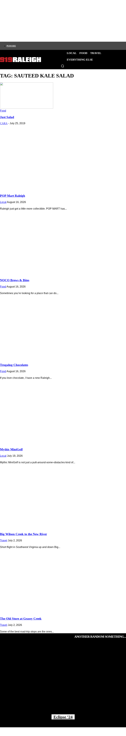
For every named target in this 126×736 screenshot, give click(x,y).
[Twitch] (40, 46)
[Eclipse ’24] (63, 679)
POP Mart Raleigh (12, 195)
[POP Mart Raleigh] (63, 157)
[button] (62, 66)
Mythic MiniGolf (11, 449)
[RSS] (51, 46)
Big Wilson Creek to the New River (23, 534)
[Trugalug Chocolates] (63, 326)
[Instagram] (23, 46)
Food (3, 110)
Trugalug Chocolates (14, 365)
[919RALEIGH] (20, 59)
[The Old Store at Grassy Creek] (63, 580)
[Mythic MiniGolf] (63, 411)
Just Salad (7, 117)
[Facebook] (18, 46)
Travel (3, 540)
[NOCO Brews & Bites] (63, 241)
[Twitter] (29, 46)
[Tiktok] (35, 46)
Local (3, 202)
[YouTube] (46, 46)
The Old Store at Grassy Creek (21, 618)
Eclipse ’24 (63, 717)
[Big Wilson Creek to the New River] (63, 495)
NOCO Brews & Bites (14, 280)
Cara (4, 123)
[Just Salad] (26, 107)
